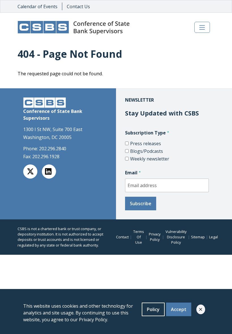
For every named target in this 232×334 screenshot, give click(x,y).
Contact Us (78, 6)
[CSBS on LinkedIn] (49, 171)
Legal (213, 236)
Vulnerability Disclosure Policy (176, 237)
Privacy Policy (154, 237)
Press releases (145, 143)
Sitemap (198, 236)
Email (131, 173)
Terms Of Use (138, 237)
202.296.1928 (45, 156)
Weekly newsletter (149, 159)
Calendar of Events (37, 6)
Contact (122, 236)
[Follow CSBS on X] (30, 171)
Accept (178, 309)
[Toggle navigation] (202, 27)
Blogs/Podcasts (146, 151)
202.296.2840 (52, 148)
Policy (153, 309)
